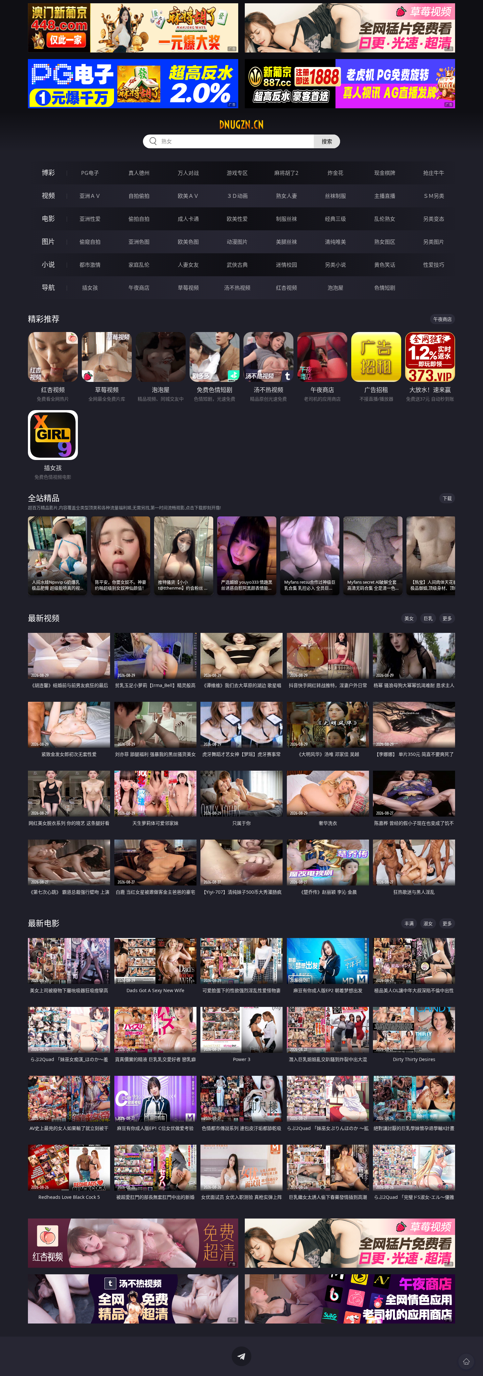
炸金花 (335, 173)
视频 (48, 195)
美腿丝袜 (286, 241)
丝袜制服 (335, 195)
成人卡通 (188, 218)
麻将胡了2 (286, 173)
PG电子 (90, 173)
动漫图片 (237, 241)
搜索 (327, 141)
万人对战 (188, 173)
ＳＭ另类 (433, 195)
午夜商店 (139, 287)
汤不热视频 (237, 287)
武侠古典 (237, 264)
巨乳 (428, 618)
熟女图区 (384, 241)
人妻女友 (188, 264)
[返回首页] (466, 1361)
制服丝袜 (286, 218)
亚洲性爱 (90, 218)
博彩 (48, 172)
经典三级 (335, 218)
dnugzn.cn (241, 124)
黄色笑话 (384, 264)
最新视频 (43, 618)
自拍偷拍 (139, 195)
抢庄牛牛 (433, 173)
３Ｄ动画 (237, 195)
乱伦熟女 (384, 218)
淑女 (428, 923)
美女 (409, 618)
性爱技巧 (433, 264)
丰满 (409, 923)
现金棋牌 (384, 173)
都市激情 (90, 264)
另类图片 (433, 241)
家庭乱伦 (139, 264)
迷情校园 (286, 264)
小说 (48, 264)
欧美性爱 (237, 218)
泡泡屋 (335, 287)
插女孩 (90, 287)
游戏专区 (237, 173)
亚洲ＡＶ (90, 195)
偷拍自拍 (139, 218)
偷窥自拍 (90, 241)
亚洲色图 (139, 241)
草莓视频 (188, 287)
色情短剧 (384, 287)
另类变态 (433, 218)
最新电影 (43, 923)
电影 (48, 218)
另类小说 (335, 264)
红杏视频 (286, 287)
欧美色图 (188, 241)
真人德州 (139, 173)
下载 (447, 498)
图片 (48, 241)
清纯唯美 (335, 241)
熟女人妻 (286, 195)
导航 (48, 287)
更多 (447, 618)
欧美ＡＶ (188, 195)
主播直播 (384, 195)
